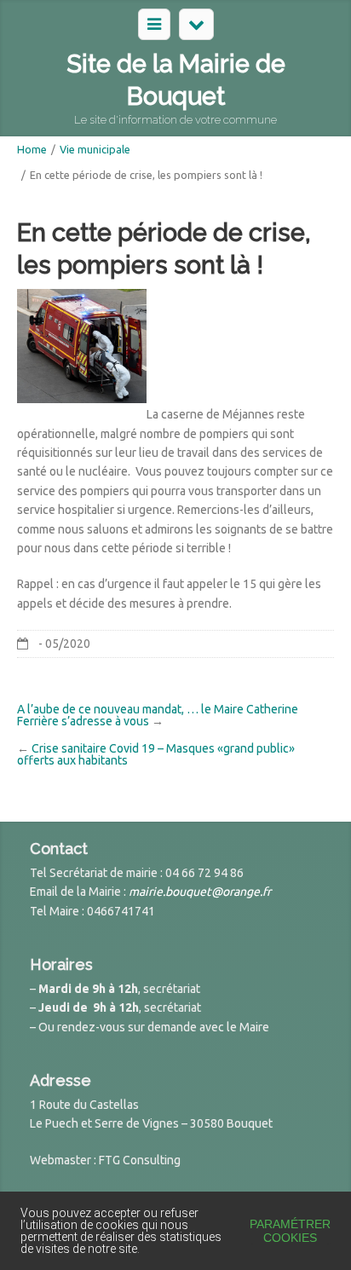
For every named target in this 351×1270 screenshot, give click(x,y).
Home (32, 149)
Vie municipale (95, 149)
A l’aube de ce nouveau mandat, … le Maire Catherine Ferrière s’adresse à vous (157, 715)
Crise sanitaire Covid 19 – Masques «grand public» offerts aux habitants (156, 754)
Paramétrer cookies (290, 1230)
